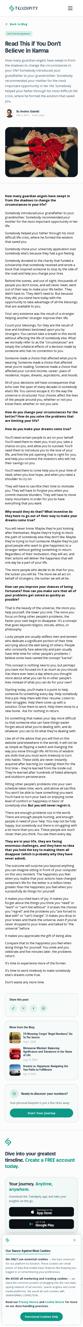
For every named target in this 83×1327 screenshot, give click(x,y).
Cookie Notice (54, 1302)
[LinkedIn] (43, 1008)
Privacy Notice (28, 1302)
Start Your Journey (41, 1113)
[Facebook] (33, 1008)
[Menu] (70, 8)
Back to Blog (18, 24)
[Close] (74, 1240)
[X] (23, 1008)
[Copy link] (13, 1008)
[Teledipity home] (23, 8)
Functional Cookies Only (41, 1316)
